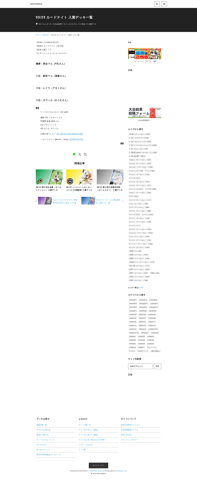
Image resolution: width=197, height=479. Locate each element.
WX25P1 (155, 303)
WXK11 (142, 347)
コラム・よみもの (86, 445)
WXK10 (133, 347)
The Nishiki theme (95, 471)
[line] (74, 154)
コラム (132, 351)
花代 (155, 273)
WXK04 (133, 340)
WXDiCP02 (134, 333)
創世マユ (92, 24)
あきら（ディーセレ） (140, 160)
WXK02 (142, 336)
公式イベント (143, 351)
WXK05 (142, 340)
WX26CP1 (154, 307)
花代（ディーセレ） (139, 277)
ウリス (135, 178)
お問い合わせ (126, 435)
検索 (157, 366)
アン (150, 171)
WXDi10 (143, 322)
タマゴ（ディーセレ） (140, 200)
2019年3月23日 (76, 139)
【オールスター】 (45, 24)
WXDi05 (153, 314)
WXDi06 (133, 318)
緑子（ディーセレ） (139, 269)
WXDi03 (133, 314)
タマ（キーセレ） (139, 204)
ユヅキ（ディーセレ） (140, 240)
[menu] (164, 3)
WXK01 (133, 336)
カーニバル (136, 189)
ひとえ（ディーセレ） (140, 163)
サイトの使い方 (85, 425)
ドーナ (135, 214)
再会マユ (85, 24)
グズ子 (151, 189)
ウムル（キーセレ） (139, 174)
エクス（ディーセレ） (140, 185)
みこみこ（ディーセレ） (141, 167)
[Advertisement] (145, 88)
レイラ (78, 24)
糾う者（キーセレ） (139, 266)
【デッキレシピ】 (139, 149)
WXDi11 (153, 322)
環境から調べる (43, 435)
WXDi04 (143, 314)
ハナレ (135, 225)
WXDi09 (133, 322)
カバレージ (152, 347)
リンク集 (82, 450)
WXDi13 (143, 325)
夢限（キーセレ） (139, 255)
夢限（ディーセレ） (139, 258)
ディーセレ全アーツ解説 (88, 435)
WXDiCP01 (154, 329)
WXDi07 (143, 318)
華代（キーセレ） (139, 280)
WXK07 (133, 344)
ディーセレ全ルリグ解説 (88, 430)
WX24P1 (133, 300)
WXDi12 (133, 325)
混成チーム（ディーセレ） (142, 262)
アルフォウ (136, 171)
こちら (141, 288)
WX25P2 (133, 307)
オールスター (42, 445)
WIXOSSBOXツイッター (130, 425)
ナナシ (148, 214)
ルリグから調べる (43, 430)
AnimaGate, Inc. (121, 471)
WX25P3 (143, 307)
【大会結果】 (58, 24)
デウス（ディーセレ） (140, 211)
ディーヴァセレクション (46, 440)
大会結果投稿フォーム (129, 430)
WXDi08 (153, 318)
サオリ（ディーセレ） (140, 193)
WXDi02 (153, 311)
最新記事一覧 (42, 425)
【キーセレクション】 (140, 141)
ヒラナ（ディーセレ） (140, 229)
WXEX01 (145, 333)
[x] (79, 154)
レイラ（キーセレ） (139, 247)
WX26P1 (133, 311)
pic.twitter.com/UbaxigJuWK (70, 134)
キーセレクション (43, 450)
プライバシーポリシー (129, 440)
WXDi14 (153, 325)
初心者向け (156, 351)
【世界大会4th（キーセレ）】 (143, 152)
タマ (73, 24)
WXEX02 (155, 333)
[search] (157, 3)
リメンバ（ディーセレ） (141, 244)
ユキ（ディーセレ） (139, 236)
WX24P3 (153, 300)
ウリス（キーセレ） (139, 182)
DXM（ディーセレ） (140, 134)
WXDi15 (133, 329)
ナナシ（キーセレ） (139, 218)
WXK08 (142, 344)
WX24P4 (133, 303)
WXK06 (151, 340)
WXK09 (151, 344)
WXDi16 (143, 329)
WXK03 (151, 336)
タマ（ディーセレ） (139, 207)
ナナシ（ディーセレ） (140, 222)
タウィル (67, 24)
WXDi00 (143, 311)
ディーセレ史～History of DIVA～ (92, 440)
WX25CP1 (144, 303)
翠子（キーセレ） (139, 273)
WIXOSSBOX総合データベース (49, 455)
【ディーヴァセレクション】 (143, 145)
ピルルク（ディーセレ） (141, 233)
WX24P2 (143, 300)
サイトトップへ (98, 465)
